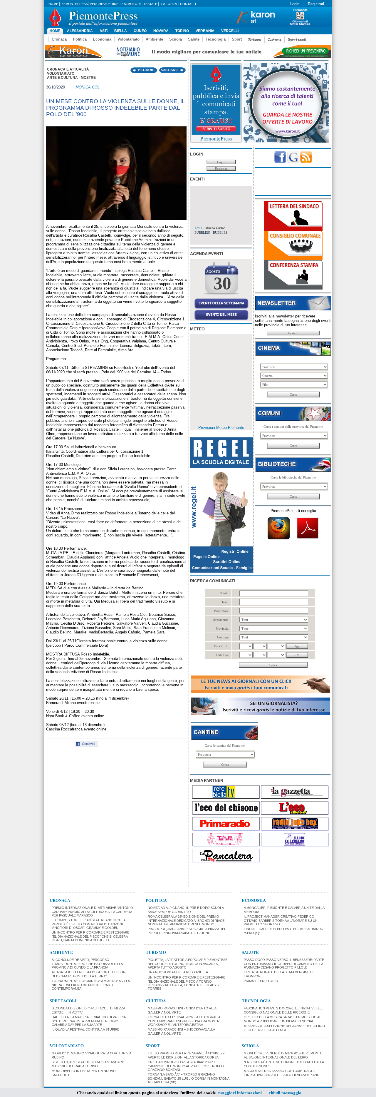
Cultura (274, 39)
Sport (237, 39)
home (53, 4)
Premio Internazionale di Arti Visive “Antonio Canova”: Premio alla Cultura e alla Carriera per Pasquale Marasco (92, 911)
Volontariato (129, 39)
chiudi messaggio (285, 1092)
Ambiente (154, 39)
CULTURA (156, 1001)
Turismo (254, 39)
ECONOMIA (254, 900)
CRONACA (60, 900)
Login (294, 4)
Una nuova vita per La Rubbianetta (178, 972)
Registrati (316, 4)
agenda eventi (206, 253)
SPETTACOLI (63, 1001)
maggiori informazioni (240, 1092)
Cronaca (59, 39)
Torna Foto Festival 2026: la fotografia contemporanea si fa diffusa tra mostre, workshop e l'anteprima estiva (185, 1020)
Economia (102, 39)
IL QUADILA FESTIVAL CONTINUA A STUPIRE (85, 1029)
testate (150, 4)
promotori (130, 4)
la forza (169, 4)
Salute (193, 39)
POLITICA (156, 900)
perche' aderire (104, 4)
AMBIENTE (61, 952)
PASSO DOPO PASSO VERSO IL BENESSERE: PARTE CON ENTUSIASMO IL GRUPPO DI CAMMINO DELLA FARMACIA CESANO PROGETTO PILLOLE (284, 963)
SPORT (153, 1046)
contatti (188, 4)
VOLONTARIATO (67, 1046)
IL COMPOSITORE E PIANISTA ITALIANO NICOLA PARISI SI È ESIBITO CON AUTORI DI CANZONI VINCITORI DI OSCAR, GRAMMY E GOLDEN (88, 923)
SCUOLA (250, 1046)
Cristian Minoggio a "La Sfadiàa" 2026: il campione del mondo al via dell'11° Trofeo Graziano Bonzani (186, 1065)
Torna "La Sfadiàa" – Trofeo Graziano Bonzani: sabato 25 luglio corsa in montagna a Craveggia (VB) (188, 1078)
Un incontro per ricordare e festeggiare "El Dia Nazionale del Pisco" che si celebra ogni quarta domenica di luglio (90, 936)
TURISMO (156, 952)
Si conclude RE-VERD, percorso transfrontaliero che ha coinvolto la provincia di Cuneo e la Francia (87, 963)
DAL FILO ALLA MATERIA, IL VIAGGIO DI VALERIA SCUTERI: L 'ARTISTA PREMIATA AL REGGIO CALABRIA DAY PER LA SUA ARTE (88, 1020)
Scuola (175, 39)
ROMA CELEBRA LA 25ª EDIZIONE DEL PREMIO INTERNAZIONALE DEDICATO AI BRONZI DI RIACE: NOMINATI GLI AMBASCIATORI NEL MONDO (186, 920)
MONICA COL (87, 87)
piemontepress (74, 4)
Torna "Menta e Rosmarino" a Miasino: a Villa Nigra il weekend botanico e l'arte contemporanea (91, 984)
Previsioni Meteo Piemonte (221, 427)
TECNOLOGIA (256, 1001)
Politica (80, 39)
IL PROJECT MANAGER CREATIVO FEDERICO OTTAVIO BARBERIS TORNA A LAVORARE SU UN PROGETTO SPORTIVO (281, 920)
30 (222, 283)
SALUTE (250, 952)
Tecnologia (216, 39)
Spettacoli (297, 39)
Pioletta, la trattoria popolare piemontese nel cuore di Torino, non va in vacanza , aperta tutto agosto (187, 963)
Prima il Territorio (261, 981)
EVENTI (197, 179)
